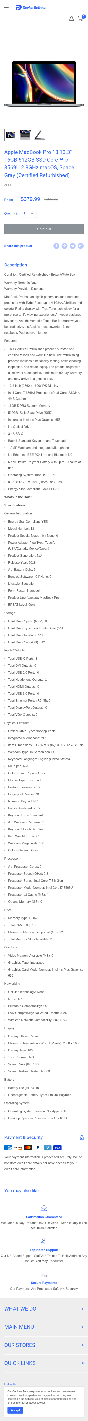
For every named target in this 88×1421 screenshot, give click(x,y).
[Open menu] (6, 7)
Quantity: (11, 213)
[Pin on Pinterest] (64, 246)
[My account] (71, 18)
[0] (80, 18)
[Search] (60, 17)
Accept (15, 1410)
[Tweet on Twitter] (73, 246)
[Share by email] (81, 246)
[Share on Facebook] (56, 246)
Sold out (44, 229)
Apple (9, 185)
